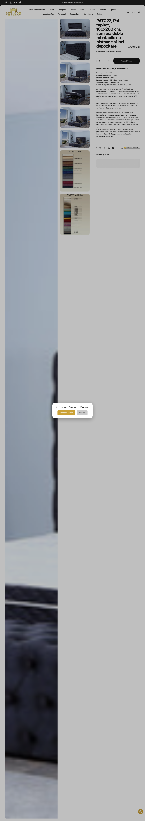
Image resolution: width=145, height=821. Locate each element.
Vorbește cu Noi (66, 413)
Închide (82, 413)
